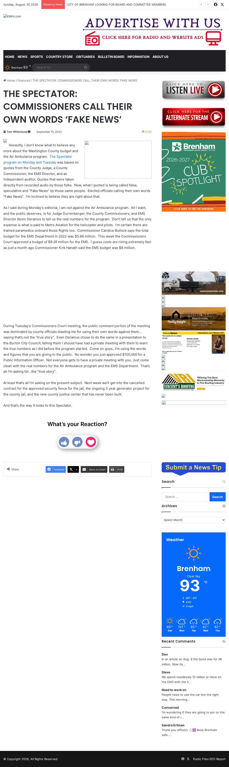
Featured (24, 80)
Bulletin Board (111, 57)
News (22, 57)
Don (165, 654)
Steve (166, 672)
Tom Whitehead (17, 131)
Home (10, 57)
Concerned (170, 707)
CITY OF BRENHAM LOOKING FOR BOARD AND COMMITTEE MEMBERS (116, 4)
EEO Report (218, 759)
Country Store (59, 57)
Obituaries (85, 57)
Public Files (201, 759)
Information (138, 57)
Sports (36, 57)
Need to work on (174, 690)
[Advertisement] (77, 287)
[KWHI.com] (12, 16)
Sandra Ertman (173, 725)
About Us (160, 57)
